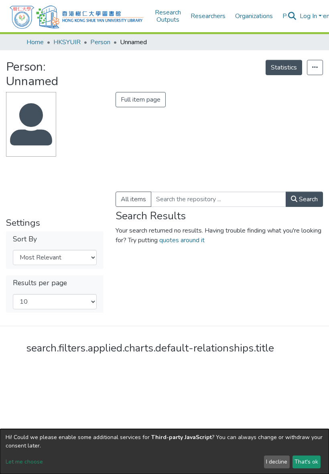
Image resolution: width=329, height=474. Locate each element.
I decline (276, 462)
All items (133, 199)
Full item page (140, 99)
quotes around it (182, 240)
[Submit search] (292, 16)
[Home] (76, 16)
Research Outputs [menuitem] (168, 16)
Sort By (25, 239)
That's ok (306, 462)
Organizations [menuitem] (254, 16)
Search (307, 199)
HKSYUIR (67, 42)
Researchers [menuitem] (208, 16)
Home (35, 42)
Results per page (40, 283)
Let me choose (24, 462)
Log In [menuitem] (308, 16)
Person (100, 42)
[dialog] (164, 451)
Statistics (284, 67)
